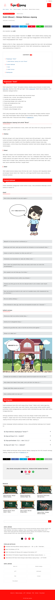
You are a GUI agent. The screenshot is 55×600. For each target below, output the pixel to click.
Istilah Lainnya (10, 69)
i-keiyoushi (32, 89)
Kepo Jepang (29, 598)
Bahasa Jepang (20, 13)
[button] (48, 26)
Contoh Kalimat (10, 64)
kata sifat (5, 89)
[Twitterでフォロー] (46, 1)
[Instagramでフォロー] (48, 1)
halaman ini (30, 117)
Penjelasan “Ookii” (11, 59)
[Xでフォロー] (22, 472)
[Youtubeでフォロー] (29, 472)
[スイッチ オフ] (49, 5)
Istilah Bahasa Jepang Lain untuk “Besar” (17, 61)
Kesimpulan (9, 72)
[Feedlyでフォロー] (51, 1)
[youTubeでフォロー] (29, 539)
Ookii (8, 67)
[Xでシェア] (7, 26)
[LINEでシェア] (40, 26)
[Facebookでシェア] (15, 26)
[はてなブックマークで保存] (23, 26)
